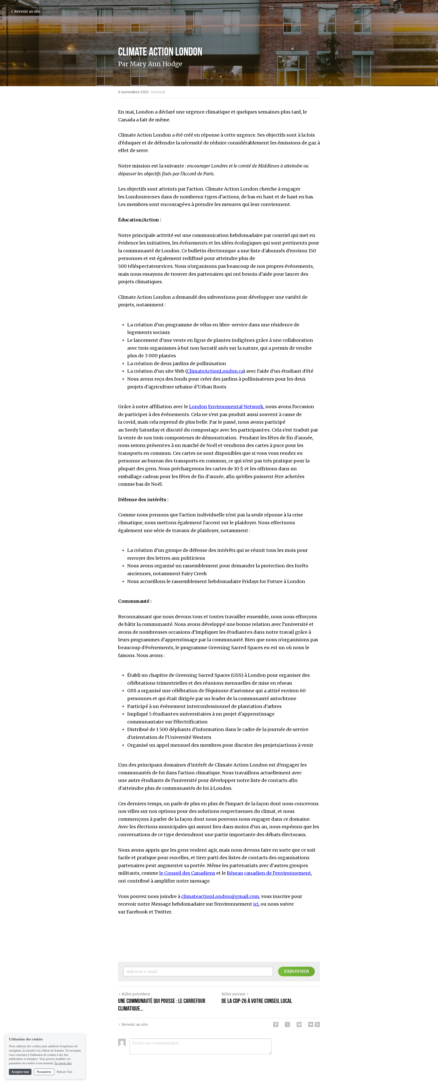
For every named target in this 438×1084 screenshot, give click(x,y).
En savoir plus (63, 1063)
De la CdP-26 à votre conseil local (257, 1001)
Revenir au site (27, 11)
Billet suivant (233, 994)
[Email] (310, 1024)
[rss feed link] (317, 1024)
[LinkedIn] (299, 1024)
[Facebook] (275, 1024)
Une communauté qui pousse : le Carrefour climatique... (161, 1005)
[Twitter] (287, 1024)
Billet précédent (136, 994)
